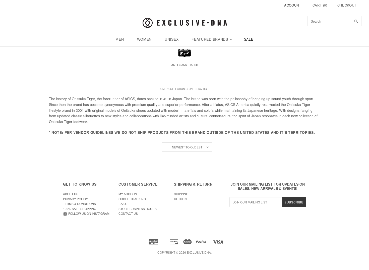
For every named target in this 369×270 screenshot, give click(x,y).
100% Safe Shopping (79, 208)
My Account (128, 194)
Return (180, 199)
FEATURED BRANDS (210, 39)
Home (162, 89)
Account (292, 5)
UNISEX (171, 39)
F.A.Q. (122, 203)
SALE (249, 39)
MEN (119, 39)
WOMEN (144, 39)
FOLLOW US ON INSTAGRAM (88, 213)
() (320, 5)
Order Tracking (132, 199)
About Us (70, 194)
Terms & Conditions (79, 203)
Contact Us (128, 213)
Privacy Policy (75, 199)
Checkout (346, 5)
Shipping (181, 194)
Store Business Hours (137, 208)
